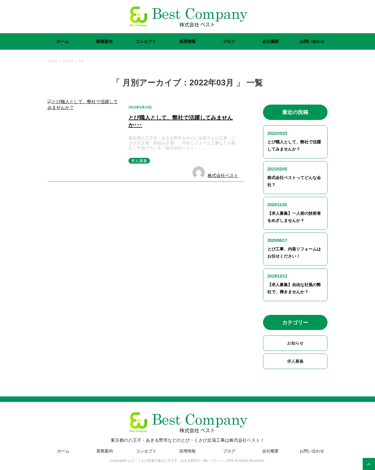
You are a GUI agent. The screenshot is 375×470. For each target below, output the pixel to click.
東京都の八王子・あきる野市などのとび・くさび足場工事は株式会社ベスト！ (187, 440)
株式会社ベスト (223, 175)
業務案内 (104, 41)
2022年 (68, 61)
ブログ (229, 41)
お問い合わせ (312, 41)
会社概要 (270, 41)
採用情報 (187, 41)
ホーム (63, 41)
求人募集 (139, 160)
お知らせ (295, 343)
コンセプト (146, 41)
